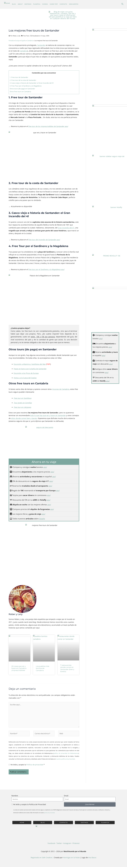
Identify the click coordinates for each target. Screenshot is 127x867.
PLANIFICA (36, 4)
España (23, 40)
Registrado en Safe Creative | (42, 857)
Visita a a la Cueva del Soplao (25, 378)
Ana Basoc (92, 857)
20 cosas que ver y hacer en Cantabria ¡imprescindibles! (18, 668)
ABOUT (20, 4)
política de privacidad (49, 812)
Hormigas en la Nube (71, 857)
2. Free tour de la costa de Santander (23, 80)
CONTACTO (63, 4)
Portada (11, 40)
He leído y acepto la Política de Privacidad (29, 804)
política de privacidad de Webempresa (66, 753)
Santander (41, 45)
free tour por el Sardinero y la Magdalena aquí (46, 269)
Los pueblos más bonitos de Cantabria (42, 668)
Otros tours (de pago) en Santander (22, 89)
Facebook (51, 843)
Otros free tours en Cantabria (20, 91)
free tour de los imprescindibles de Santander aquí (48, 126)
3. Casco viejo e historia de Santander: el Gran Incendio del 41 (32, 83)
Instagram (67, 843)
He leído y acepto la (28, 764)
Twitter (59, 843)
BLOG (14, 4)
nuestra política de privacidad (65, 759)
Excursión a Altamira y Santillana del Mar (30, 364)
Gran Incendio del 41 (66, 228)
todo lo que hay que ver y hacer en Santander (48, 415)
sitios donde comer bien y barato (24, 418)
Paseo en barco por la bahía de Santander (30, 369)
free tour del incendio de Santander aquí (44, 240)
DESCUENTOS (73, 4)
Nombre (14, 796)
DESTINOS (27, 4)
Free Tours (26, 36)
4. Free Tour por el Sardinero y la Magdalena (25, 86)
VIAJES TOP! (54, 4)
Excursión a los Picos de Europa (26, 373)
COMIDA (45, 4)
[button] (122, 4)
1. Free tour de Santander (19, 77)
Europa (17, 40)
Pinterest (76, 843)
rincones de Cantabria (60, 389)
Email (66, 796)
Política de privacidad (35, 764)
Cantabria (30, 40)
